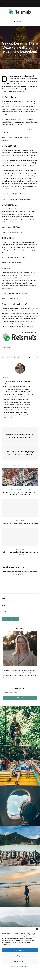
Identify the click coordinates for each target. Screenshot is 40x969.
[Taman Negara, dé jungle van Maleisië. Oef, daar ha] (20, 726)
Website (4, 612)
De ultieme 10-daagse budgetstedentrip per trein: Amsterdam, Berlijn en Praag (20, 493)
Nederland (20, 40)
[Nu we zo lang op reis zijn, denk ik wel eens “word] (20, 846)
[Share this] (29, 357)
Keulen (20, 313)
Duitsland (13, 489)
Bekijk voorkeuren (20, 961)
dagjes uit (6, 347)
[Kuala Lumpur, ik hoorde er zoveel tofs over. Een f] (20, 766)
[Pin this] (37, 357)
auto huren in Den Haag (27, 321)
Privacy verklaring (23, 966)
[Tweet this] (32, 357)
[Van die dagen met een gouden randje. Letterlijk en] (20, 886)
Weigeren (20, 956)
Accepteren (20, 950)
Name (4, 598)
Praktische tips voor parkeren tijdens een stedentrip (20, 523)
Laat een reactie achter (11, 357)
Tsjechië (27, 489)
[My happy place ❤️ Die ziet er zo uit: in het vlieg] (20, 806)
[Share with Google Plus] (34, 357)
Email (4, 605)
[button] (37, 929)
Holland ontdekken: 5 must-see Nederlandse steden (20, 552)
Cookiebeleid (14, 966)
